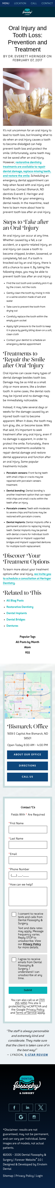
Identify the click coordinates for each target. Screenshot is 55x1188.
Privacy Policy (32, 944)
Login (39, 1175)
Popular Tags (27, 636)
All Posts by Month (27, 642)
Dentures (12, 625)
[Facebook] (14, 1107)
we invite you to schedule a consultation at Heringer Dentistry (27, 578)
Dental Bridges (15, 619)
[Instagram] (34, 1117)
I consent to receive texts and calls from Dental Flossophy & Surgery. (31, 930)
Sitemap (8, 1175)
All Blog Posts (15, 600)
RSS (27, 652)
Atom (27, 647)
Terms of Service (26, 1012)
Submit (28, 990)
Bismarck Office (27, 727)
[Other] (20, 1117)
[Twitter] (40, 1107)
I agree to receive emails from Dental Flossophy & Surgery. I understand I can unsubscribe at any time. (30, 969)
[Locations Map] (27, 695)
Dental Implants (16, 613)
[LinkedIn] (27, 1107)
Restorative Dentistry (19, 607)
